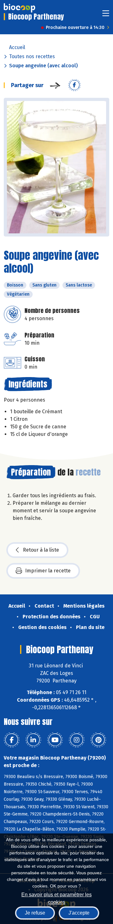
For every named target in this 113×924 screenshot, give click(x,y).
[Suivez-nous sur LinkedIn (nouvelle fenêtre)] (33, 740)
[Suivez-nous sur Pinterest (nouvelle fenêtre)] (98, 740)
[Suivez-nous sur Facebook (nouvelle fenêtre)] (11, 740)
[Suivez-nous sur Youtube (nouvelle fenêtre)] (55, 740)
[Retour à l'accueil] (19, 8)
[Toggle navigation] (105, 15)
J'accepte (78, 913)
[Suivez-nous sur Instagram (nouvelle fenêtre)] (76, 740)
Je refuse (35, 913)
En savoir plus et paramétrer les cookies (56, 898)
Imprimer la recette (48, 571)
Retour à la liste (41, 550)
